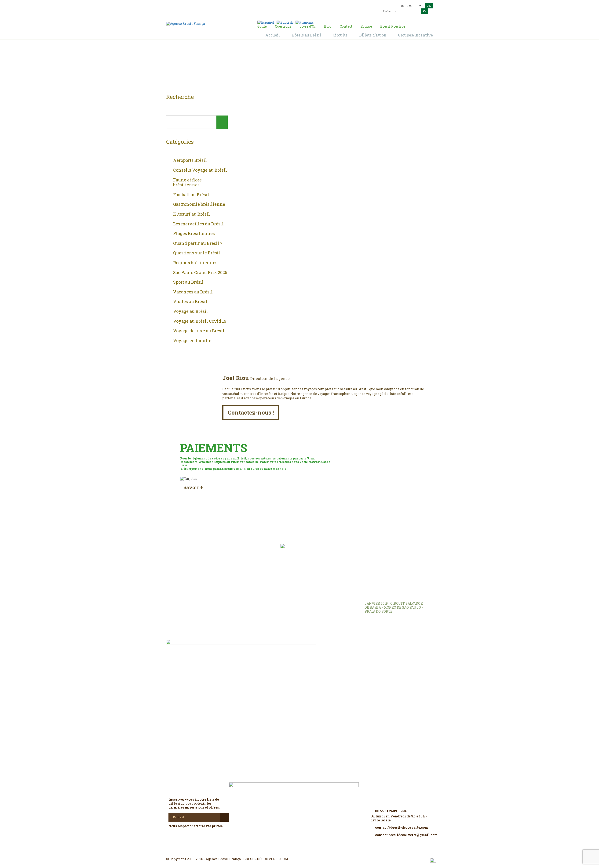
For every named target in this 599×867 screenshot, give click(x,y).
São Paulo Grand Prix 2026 (200, 272)
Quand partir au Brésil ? (197, 243)
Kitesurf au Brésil (191, 214)
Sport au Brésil (188, 282)
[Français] (305, 22)
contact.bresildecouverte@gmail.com (288, 8)
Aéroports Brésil (190, 160)
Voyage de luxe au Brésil (198, 330)
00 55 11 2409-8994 (207, 5)
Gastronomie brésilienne (199, 204)
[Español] (265, 22)
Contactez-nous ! (251, 412)
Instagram (299, 850)
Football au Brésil (191, 194)
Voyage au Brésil (190, 311)
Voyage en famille (192, 340)
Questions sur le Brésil (196, 253)
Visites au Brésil (190, 301)
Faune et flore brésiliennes (187, 182)
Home (294, 68)
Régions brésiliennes (195, 262)
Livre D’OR (229, 554)
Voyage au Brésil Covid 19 (199, 321)
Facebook (288, 850)
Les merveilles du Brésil (198, 224)
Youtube (310, 850)
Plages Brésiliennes (194, 233)
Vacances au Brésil (193, 292)
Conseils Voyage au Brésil (200, 170)
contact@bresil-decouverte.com (296, 4)
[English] (285, 22)
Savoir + (193, 487)
